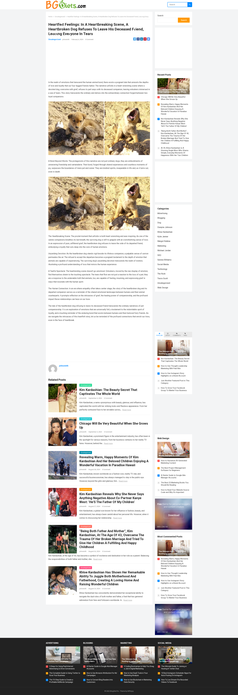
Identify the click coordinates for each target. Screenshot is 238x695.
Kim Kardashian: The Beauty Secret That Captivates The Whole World (175, 359)
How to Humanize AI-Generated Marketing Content (174, 461)
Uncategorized (60, 17)
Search (160, 15)
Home (50, 17)
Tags (185, 335)
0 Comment (89, 39)
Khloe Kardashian (164, 232)
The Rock (161, 274)
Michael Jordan (164, 250)
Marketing (161, 246)
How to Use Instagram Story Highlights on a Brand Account (173, 374)
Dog (159, 222)
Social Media (163, 264)
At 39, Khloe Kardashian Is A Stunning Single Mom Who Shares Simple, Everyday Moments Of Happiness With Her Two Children (174, 151)
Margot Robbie (163, 241)
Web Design (162, 287)
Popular (159, 335)
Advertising (162, 213)
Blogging (161, 218)
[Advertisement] (99, 60)
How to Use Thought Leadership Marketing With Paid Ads (174, 367)
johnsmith (65, 39)
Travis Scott (162, 278)
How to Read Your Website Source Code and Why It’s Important (175, 491)
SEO (159, 255)
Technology (162, 269)
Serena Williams (164, 260)
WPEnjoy (130, 691)
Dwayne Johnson (164, 227)
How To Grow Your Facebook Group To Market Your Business (174, 389)
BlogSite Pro (114, 691)
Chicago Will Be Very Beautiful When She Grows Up (173, 98)
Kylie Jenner (162, 236)
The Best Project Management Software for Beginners (173, 469)
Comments (177, 335)
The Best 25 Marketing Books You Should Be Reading (175, 483)
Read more (126, 410)
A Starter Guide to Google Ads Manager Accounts (173, 476)
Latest (167, 335)
